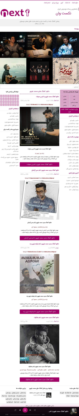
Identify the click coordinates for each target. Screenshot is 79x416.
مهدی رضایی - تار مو (13, 146)
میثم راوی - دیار (14, 134)
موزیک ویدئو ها (74, 396)
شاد (74, 99)
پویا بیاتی (8, 393)
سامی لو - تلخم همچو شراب (71, 127)
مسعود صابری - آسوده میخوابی (70, 154)
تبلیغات (68, 396)
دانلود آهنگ (75, 3)
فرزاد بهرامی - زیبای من (12, 113)
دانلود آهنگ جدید (46, 149)
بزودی (57, 248)
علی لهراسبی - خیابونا (73, 147)
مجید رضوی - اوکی (73, 141)
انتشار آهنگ (47, 3)
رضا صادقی (23, 393)
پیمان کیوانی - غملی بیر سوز (71, 187)
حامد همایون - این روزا (72, 144)
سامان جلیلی (9, 399)
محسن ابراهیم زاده (21, 396)
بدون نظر (43, 395)
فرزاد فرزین (23, 402)
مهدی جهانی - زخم (73, 166)
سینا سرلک (4, 396)
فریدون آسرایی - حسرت (72, 181)
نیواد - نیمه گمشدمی (73, 124)
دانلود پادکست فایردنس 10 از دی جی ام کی (10, 150)
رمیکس (65, 105)
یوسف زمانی (16, 399)
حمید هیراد (16, 402)
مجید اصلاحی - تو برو (73, 177)
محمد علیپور (39, 149)
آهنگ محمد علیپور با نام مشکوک (37, 393)
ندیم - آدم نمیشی (13, 166)
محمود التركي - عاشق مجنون (71, 130)
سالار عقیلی (23, 399)
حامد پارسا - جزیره (73, 150)
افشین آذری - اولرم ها (12, 143)
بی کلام (74, 105)
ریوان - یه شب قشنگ (73, 157)
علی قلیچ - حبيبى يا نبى (12, 137)
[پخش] (25, 410)
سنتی (64, 96)
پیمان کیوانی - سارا (73, 190)
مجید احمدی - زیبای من (72, 133)
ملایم (65, 102)
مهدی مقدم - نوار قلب (73, 160)
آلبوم (62, 3)
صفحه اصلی (75, 393)
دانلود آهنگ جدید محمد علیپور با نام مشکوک (39, 379)
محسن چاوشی (15, 393)
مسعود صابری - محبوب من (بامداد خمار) (9, 158)
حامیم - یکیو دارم (74, 120)
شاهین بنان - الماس (73, 163)
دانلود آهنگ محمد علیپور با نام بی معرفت (39, 164)
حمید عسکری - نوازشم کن (12, 162)
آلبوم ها (62, 393)
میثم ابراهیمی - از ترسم (12, 154)
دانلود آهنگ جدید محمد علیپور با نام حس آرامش (39, 238)
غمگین (64, 99)
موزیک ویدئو (55, 3)
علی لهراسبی (10, 402)
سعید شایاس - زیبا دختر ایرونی (10, 140)
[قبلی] (20, 410)
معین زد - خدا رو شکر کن (72, 184)
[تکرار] (15, 410)
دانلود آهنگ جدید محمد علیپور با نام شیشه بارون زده (39, 311)
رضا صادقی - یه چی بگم (72, 169)
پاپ (74, 96)
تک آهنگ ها (68, 393)
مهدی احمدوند (11, 396)
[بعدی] (30, 410)
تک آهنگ (67, 3)
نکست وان (32, 406)
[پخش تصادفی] (35, 410)
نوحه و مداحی (74, 102)
